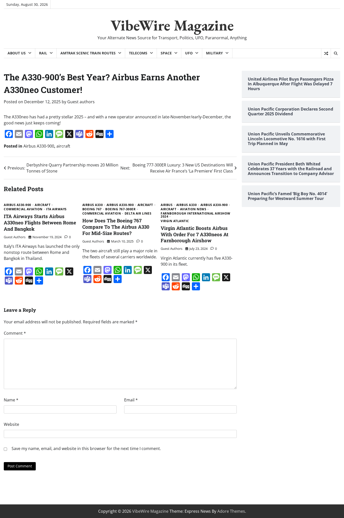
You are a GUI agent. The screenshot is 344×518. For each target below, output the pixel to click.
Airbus (167, 204)
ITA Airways (56, 209)
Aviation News (193, 209)
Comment (15, 333)
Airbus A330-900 (38, 146)
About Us (17, 53)
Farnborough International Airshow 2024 (195, 215)
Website (11, 424)
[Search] (335, 53)
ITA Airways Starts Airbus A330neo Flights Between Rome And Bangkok (40, 222)
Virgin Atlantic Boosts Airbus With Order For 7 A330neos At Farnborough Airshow (194, 234)
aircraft (63, 146)
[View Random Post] (326, 53)
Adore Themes (231, 511)
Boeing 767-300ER (120, 209)
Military (214, 53)
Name (11, 400)
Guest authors (81, 102)
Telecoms (138, 53)
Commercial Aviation (23, 209)
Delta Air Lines (138, 213)
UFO (189, 53)
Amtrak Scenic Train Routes (88, 53)
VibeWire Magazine (172, 25)
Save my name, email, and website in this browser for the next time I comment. (86, 448)
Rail (43, 53)
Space (166, 53)
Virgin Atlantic (175, 221)
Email (131, 400)
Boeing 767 (92, 209)
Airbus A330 (92, 204)
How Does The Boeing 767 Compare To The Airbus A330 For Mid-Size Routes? (115, 226)
